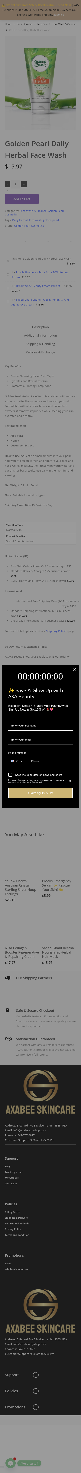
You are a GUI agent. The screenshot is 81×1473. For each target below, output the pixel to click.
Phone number (17, 752)
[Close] (74, 669)
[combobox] (16, 761)
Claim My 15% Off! (40, 793)
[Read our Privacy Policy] (70, 780)
